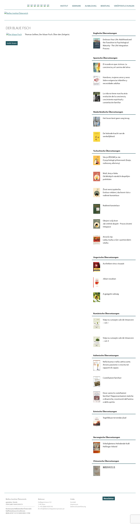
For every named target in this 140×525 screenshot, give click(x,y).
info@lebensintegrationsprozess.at (52, 509)
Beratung (105, 6)
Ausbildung (91, 6)
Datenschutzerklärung (78, 506)
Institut (64, 6)
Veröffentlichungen (124, 6)
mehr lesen (12, 43)
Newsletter (109, 498)
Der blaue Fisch (18, 28)
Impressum (74, 504)
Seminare (76, 6)
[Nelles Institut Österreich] (16, 13)
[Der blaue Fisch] (14, 34)
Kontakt (73, 502)
